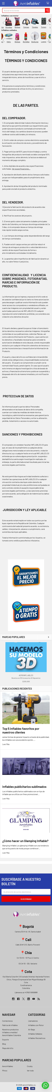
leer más (6, 744)
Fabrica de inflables (10, 1025)
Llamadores (33, 1021)
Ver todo (30, 1070)
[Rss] (39, 999)
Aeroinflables (7, 1066)
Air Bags (31, 1029)
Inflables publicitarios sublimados (24, 786)
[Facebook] (18, 999)
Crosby (30, 1066)
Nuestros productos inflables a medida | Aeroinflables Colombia (11, 1032)
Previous (3, 23)
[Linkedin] (28, 999)
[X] (23, 999)
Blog (4, 1044)
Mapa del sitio (7, 1048)
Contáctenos (7, 1021)
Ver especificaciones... (21, 169)
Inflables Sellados (35, 1034)
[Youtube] (33, 999)
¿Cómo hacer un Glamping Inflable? (25, 841)
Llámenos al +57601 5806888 (26, 992)
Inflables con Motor (36, 1025)
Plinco (4, 1070)
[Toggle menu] (3, 3)
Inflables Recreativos (36, 1038)
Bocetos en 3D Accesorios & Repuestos (26, 678)
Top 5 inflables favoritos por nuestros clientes (20, 730)
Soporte (5, 1039)
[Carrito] (48, 3)
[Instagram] (13, 999)
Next (48, 23)
